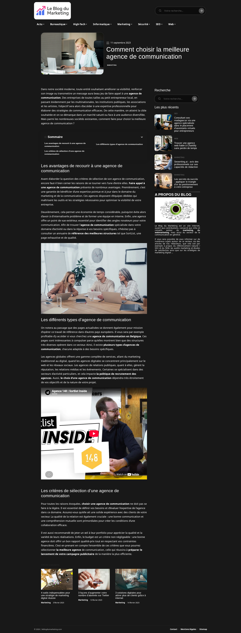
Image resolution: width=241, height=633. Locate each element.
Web (176, 138)
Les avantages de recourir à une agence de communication (65, 144)
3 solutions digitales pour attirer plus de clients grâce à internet (130, 595)
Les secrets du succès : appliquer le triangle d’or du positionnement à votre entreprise (186, 183)
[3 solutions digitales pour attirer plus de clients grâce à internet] (131, 579)
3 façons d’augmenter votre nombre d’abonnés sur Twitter (93, 594)
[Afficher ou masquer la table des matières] (103, 137)
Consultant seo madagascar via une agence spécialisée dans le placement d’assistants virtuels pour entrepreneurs (184, 124)
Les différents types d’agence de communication (119, 144)
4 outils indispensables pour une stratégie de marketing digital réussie (55, 595)
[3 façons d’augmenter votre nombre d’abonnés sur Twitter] (94, 579)
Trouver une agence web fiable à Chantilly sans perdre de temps (185, 145)
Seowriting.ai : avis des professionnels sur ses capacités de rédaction (186, 164)
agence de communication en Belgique (116, 336)
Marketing (111, 65)
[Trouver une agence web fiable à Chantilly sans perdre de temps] (163, 143)
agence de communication (97, 224)
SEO (176, 113)
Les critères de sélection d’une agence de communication (64, 152)
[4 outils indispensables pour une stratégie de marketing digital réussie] (57, 579)
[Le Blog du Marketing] (52, 10)
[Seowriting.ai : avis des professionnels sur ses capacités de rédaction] (163, 162)
